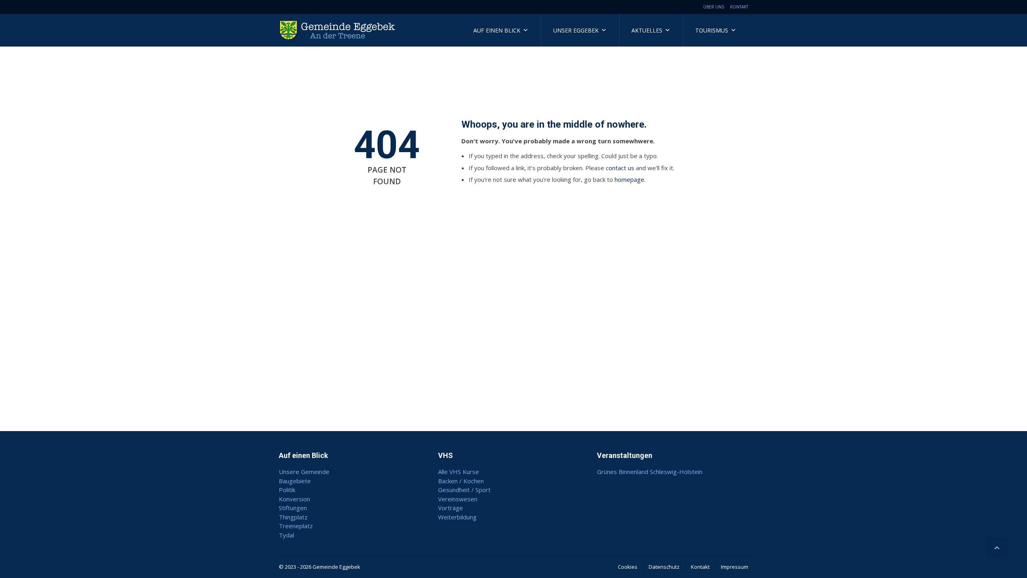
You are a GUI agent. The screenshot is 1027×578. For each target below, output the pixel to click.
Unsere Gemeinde (304, 472)
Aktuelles (646, 30)
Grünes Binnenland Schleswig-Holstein (649, 472)
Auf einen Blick (496, 30)
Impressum (734, 566)
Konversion (294, 499)
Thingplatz (293, 517)
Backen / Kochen (461, 481)
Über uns (713, 7)
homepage (629, 179)
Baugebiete (295, 481)
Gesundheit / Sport (464, 490)
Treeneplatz (296, 526)
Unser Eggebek (576, 30)
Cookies (627, 566)
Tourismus (711, 30)
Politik (287, 490)
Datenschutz (664, 566)
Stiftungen (293, 508)
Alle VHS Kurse (458, 472)
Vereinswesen (457, 499)
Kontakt (739, 7)
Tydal (286, 535)
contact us (620, 168)
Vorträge (450, 508)
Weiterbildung (457, 517)
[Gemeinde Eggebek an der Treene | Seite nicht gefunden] (339, 30)
